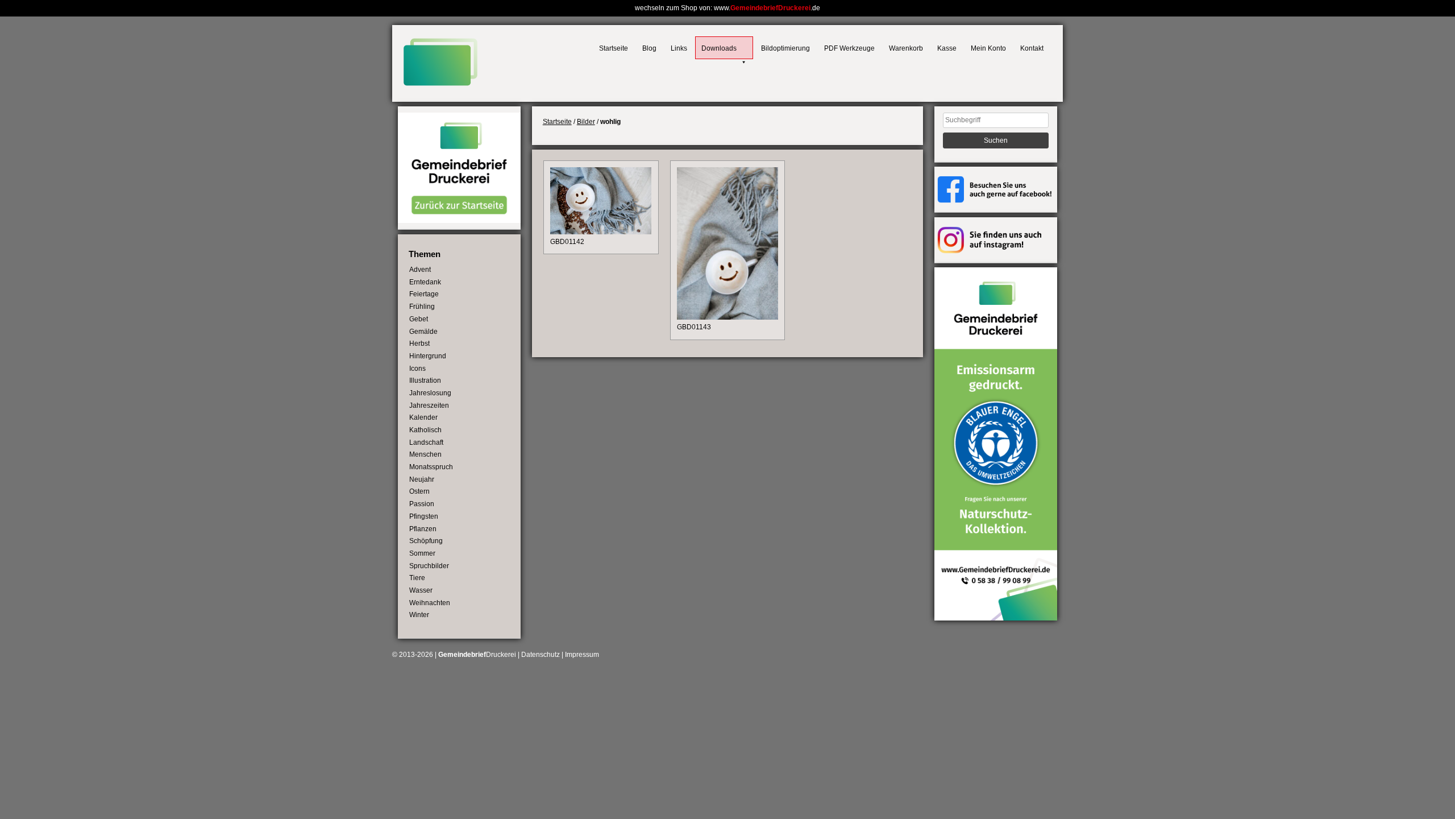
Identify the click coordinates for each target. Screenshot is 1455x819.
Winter (419, 615)
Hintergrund (427, 356)
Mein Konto (988, 48)
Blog (649, 48)
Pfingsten (423, 516)
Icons (417, 369)
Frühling (422, 307)
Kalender (423, 417)
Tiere (417, 578)
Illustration (425, 380)
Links (679, 48)
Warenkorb (906, 48)
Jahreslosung (430, 393)
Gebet (418, 319)
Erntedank (425, 282)
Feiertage (424, 294)
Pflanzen (422, 529)
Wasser (421, 590)
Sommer (422, 553)
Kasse (947, 48)
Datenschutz (540, 655)
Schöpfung (426, 541)
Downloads (719, 48)
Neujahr (421, 479)
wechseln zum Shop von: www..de (727, 8)
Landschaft (426, 442)
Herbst (419, 344)
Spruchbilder (429, 566)
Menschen (425, 454)
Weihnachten (429, 603)
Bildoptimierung (785, 48)
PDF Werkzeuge (849, 48)
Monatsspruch (431, 467)
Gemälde (423, 332)
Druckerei (477, 655)
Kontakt (1032, 48)
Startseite (613, 48)
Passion (421, 504)
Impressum (582, 655)
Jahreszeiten (429, 406)
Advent (420, 270)
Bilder (586, 122)
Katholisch (425, 430)
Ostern (419, 491)
